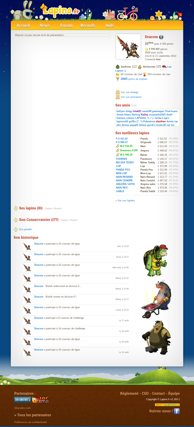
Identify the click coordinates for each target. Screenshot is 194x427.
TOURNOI (121, 158)
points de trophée (134, 79)
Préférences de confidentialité (30, 422)
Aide (110, 25)
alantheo (161, 121)
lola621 (137, 111)
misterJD (161, 125)
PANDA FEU (123, 169)
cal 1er (170, 125)
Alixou (125, 125)
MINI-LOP (121, 173)
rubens (130, 118)
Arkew (142, 125)
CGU (145, 393)
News (45, 25)
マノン (150, 118)
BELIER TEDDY (125, 162)
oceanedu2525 (157, 114)
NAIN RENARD (124, 176)
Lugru (165, 118)
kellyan (121, 111)
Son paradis (25, 229)
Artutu (170, 121)
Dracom (38, 243)
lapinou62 (122, 121)
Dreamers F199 (129, 150)
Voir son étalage (129, 92)
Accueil (23, 25)
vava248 (146, 111)
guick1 (151, 125)
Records (88, 25)
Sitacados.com (22, 408)
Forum (66, 25)
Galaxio (121, 118)
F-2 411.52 (122, 138)
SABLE (120, 191)
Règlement (129, 393)
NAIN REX (122, 187)
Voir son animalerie (131, 97)
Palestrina (149, 121)
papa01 (134, 125)
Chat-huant (171, 111)
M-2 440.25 (126, 154)
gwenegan (158, 111)
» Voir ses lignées (125, 200)
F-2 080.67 (122, 142)
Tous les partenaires (34, 415)
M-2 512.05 (126, 146)
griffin (132, 121)
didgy (129, 111)
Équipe (174, 393)
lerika (158, 118)
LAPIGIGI (140, 118)
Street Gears (124, 114)
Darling (136, 114)
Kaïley (144, 114)
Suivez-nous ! (161, 411)
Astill (169, 114)
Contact (158, 393)
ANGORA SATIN (125, 184)
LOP (118, 166)
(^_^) (139, 121)
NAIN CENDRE (124, 180)
